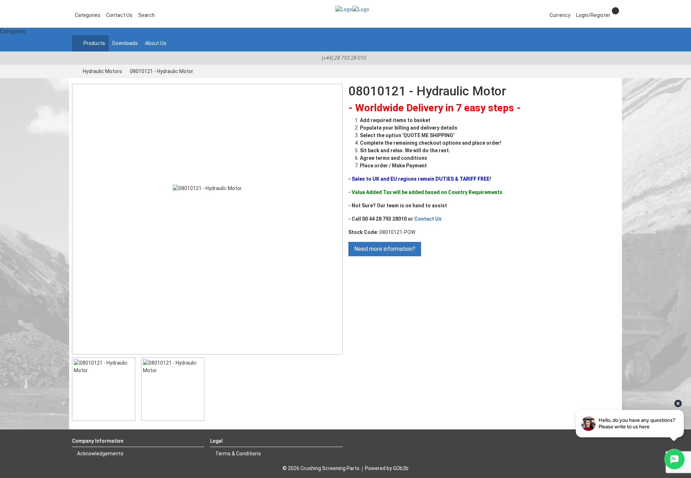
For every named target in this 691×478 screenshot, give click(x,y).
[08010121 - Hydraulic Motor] (207, 219)
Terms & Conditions (237, 453)
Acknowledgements (99, 453)
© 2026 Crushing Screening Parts (321, 468)
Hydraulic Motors (102, 71)
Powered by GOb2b (386, 468)
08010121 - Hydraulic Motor (161, 71)
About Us (155, 43)
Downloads (125, 43)
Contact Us (428, 219)
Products (93, 43)
